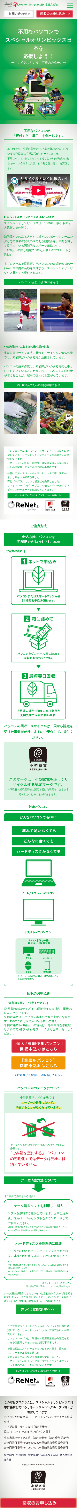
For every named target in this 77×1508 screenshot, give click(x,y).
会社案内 (9, 1454)
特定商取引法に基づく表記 (43, 1454)
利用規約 (21, 1454)
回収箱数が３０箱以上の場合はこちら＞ (39, 1075)
